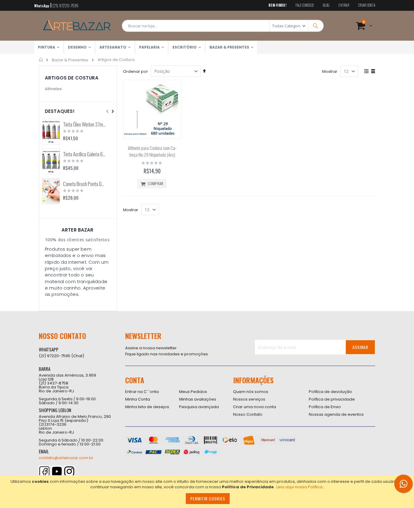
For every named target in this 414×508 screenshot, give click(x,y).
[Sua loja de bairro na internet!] (77, 26)
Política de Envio (325, 407)
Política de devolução (330, 392)
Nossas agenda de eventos (336, 414)
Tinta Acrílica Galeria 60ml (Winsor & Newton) (84, 154)
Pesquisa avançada (199, 407)
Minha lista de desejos (147, 407)
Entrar (344, 5)
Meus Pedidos (193, 392)
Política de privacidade (332, 399)
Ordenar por (135, 71)
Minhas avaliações (197, 399)
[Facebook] (44, 471)
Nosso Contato (247, 414)
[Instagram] (69, 471)
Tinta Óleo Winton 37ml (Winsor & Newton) (84, 124)
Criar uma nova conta (254, 407)
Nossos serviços (249, 399)
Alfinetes (53, 89)
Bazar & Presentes (70, 60)
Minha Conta (137, 399)
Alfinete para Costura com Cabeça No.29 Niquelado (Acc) (152, 151)
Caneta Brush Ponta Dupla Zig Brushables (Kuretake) (84, 184)
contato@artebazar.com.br (66, 458)
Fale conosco (304, 5)
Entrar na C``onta (142, 392)
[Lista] (373, 72)
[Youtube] (56, 471)
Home (41, 60)
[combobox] (223, 26)
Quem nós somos (250, 392)
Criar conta (366, 5)
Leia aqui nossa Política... (300, 487)
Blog (326, 5)
